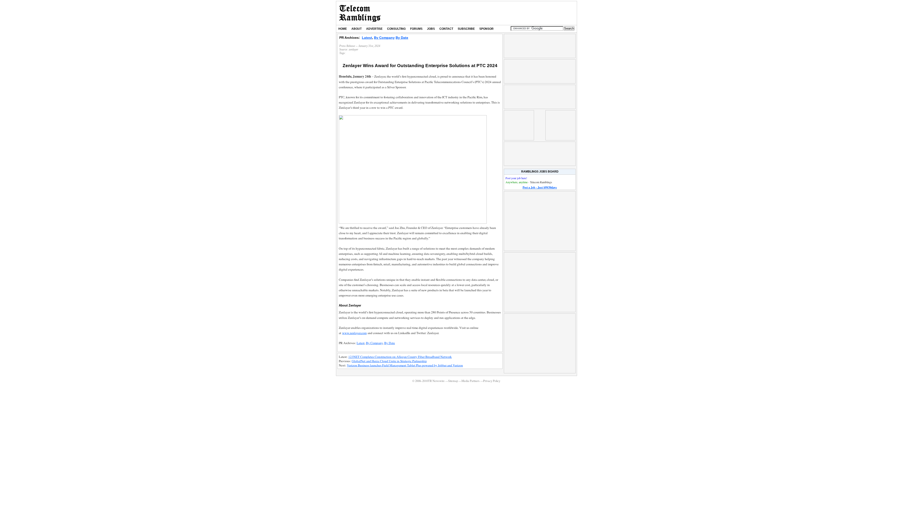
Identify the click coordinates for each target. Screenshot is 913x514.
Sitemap (453, 381)
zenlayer (353, 49)
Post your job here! (516, 178)
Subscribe (466, 28)
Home (342, 28)
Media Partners (470, 381)
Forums (416, 28)
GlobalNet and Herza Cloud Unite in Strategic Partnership (389, 361)
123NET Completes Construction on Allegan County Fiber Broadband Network (400, 357)
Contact (446, 28)
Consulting (396, 28)
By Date (402, 38)
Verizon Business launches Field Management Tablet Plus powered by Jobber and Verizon (405, 365)
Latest (367, 38)
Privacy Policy (491, 381)
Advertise (374, 28)
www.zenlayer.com (354, 333)
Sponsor (486, 28)
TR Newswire (360, 13)
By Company (384, 38)
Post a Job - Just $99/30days (540, 187)
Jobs (431, 28)
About (356, 28)
